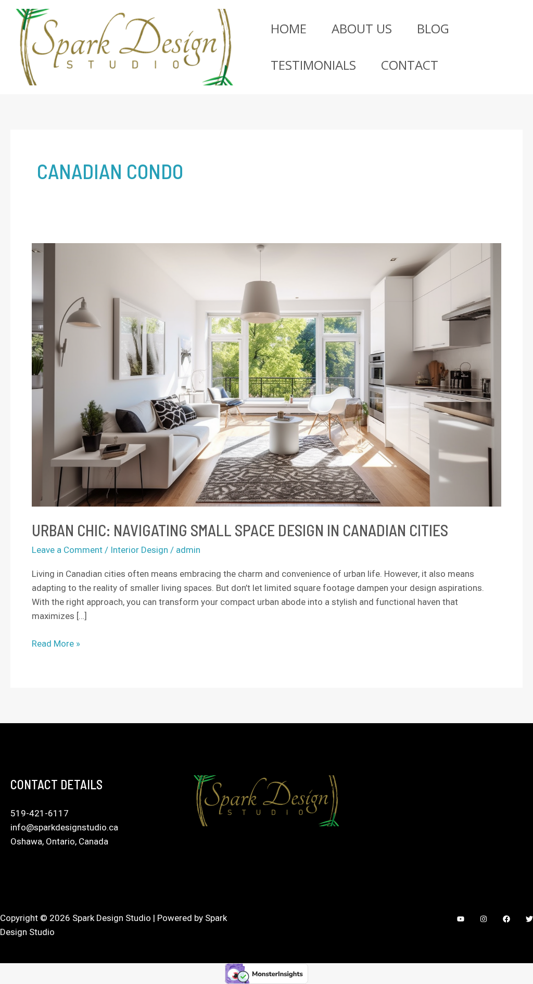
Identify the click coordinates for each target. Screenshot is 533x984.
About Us (362, 28)
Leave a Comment (67, 550)
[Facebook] (506, 919)
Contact (409, 64)
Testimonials (313, 64)
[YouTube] (460, 919)
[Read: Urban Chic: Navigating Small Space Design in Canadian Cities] (266, 374)
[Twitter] (529, 919)
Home (289, 28)
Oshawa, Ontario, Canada (59, 841)
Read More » (56, 643)
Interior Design (139, 550)
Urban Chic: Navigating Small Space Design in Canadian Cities (240, 530)
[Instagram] (483, 919)
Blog (433, 28)
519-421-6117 (39, 813)
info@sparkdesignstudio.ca (64, 827)
